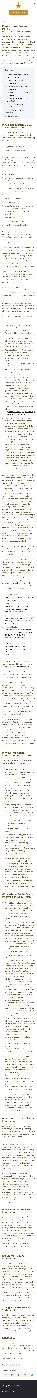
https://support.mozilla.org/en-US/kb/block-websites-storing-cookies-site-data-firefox (17, 609)
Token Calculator (18, 12)
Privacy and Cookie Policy (11, 1386)
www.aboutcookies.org (14, 583)
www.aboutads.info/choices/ (18, 667)
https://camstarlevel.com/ (14, 63)
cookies (5, 237)
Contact (5, 1388)
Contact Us (12, 116)
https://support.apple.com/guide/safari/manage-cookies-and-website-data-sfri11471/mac (20, 620)
